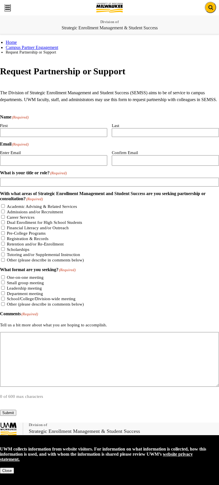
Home (11, 42)
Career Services (21, 217)
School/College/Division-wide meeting (41, 298)
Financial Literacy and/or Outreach (38, 228)
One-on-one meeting (25, 277)
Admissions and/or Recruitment (35, 212)
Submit (8, 413)
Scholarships (18, 249)
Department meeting (25, 293)
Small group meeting (25, 283)
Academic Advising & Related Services (42, 206)
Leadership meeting (24, 288)
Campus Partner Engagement (32, 47)
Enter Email (10, 152)
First (4, 125)
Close (7, 470)
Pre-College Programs (26, 233)
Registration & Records (27, 238)
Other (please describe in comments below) (45, 260)
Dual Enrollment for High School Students (44, 222)
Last (115, 125)
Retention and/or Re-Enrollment (35, 244)
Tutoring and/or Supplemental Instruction (43, 254)
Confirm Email (125, 152)
